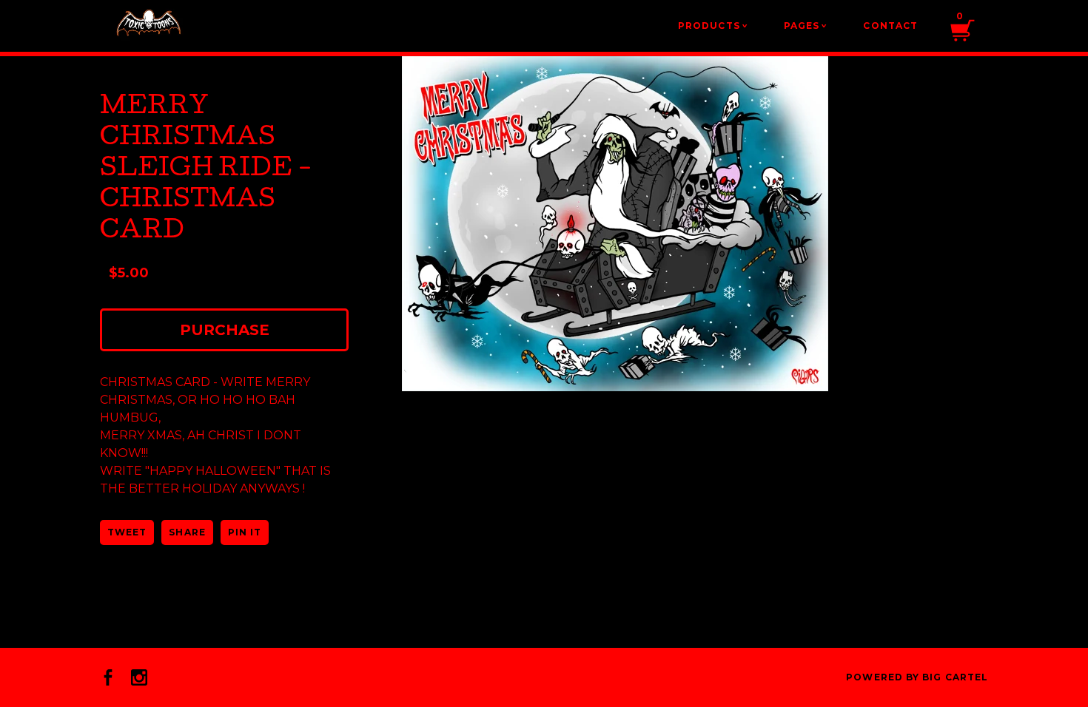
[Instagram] (139, 677)
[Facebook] (108, 677)
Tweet (127, 532)
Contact (890, 25)
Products (713, 25)
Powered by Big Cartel (917, 677)
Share (187, 532)
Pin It (244, 532)
